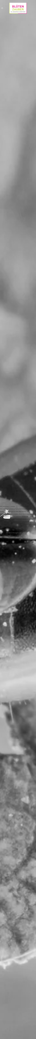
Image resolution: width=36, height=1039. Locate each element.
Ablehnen (17, 529)
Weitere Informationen (13, 533)
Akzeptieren (6, 529)
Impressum (26, 533)
